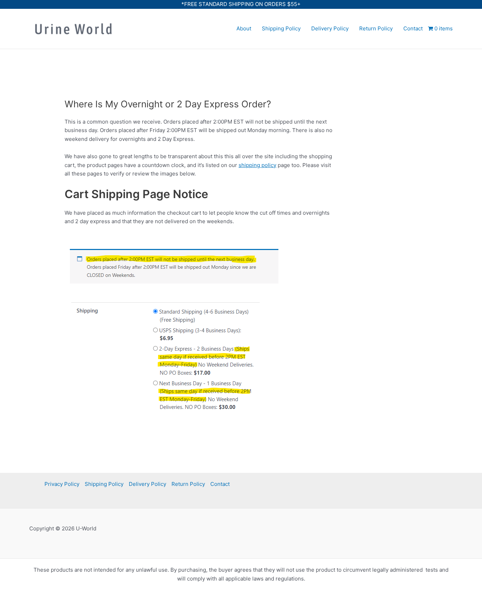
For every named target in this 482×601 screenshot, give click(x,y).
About (243, 28)
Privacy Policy (61, 484)
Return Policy (376, 28)
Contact (413, 28)
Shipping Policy (281, 28)
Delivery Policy (330, 28)
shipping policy (257, 165)
